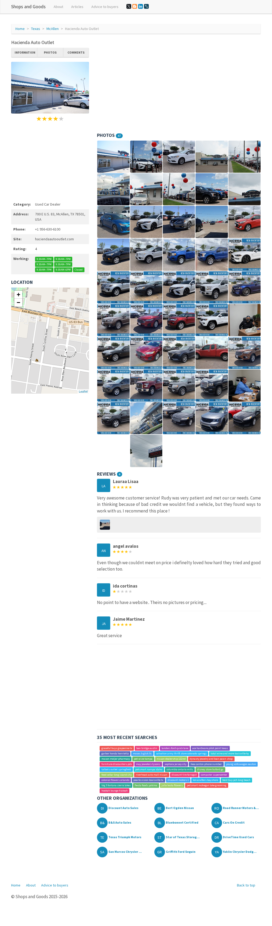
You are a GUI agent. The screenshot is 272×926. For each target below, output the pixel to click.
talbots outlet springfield (116, 769)
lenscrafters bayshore (205, 780)
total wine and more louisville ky (230, 753)
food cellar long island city (116, 774)
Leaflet (83, 391)
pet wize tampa (143, 758)
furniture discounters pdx (116, 764)
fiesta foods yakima (146, 785)
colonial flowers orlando (115, 780)
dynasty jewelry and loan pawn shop (211, 758)
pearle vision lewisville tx (148, 780)
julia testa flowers (172, 785)
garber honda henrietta (115, 753)
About (58, 6)
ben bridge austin (146, 748)
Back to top (246, 885)
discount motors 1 (178, 780)
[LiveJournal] (146, 6)
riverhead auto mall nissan (151, 774)
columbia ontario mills (180, 769)
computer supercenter (214, 774)
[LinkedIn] (140, 6)
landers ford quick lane (175, 748)
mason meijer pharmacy (115, 758)
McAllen (52, 28)
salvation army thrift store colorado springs (181, 753)
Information (25, 52)
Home (20, 28)
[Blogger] (134, 6)
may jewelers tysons (148, 764)
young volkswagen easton (241, 764)
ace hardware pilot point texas (210, 748)
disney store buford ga (210, 769)
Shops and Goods (28, 6)
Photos (50, 52)
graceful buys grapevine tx (116, 748)
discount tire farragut (184, 774)
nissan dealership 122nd (171, 758)
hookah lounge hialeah (114, 790)
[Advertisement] (50, 161)
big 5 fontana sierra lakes (116, 785)
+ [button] (18, 294)
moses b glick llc (142, 753)
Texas (35, 28)
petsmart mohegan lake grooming (206, 785)
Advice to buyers (104, 6)
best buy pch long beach (236, 780)
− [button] (18, 302)
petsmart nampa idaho (148, 769)
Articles (77, 6)
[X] (128, 6)
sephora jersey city (175, 764)
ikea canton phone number (206, 764)
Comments (75, 52)
